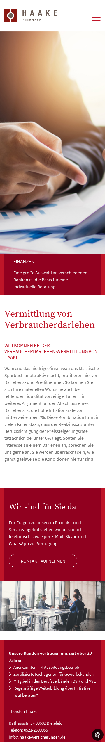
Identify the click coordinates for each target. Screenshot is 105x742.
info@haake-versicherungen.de (37, 737)
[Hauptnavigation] (96, 17)
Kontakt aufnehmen (43, 561)
